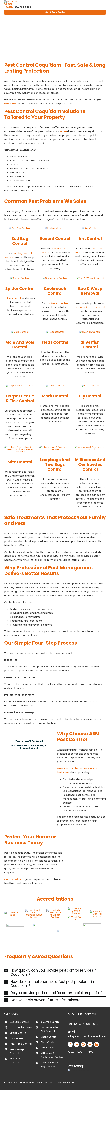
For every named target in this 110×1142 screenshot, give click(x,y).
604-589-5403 (22, 7)
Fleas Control (48, 1042)
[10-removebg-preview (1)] (33, 910)
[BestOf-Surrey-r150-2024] (97, 911)
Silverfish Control (50, 1022)
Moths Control (49, 1036)
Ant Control (16, 1038)
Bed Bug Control (19, 1022)
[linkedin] (96, 1044)
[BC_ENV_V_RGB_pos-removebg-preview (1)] (54, 910)
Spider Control (18, 1032)
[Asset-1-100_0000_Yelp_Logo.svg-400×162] (66, 931)
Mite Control (48, 1047)
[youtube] (90, 1044)
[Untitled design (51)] (92, 924)
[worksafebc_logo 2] (76, 917)
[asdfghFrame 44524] (76, 908)
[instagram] (83, 1044)
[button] (55, 972)
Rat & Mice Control (21, 1043)
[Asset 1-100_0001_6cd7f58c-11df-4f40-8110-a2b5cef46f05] (42, 924)
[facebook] (70, 1044)
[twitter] (76, 1044)
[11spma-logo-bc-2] (15, 924)
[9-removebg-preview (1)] (12, 912)
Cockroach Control (21, 1027)
